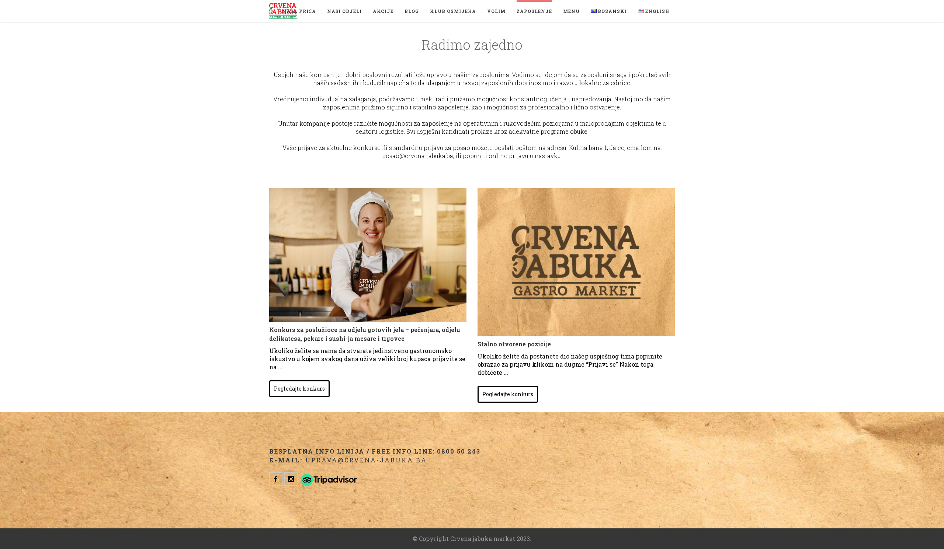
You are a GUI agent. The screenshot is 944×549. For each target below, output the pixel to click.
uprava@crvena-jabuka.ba (366, 460)
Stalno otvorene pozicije (514, 344)
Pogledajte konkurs (299, 388)
